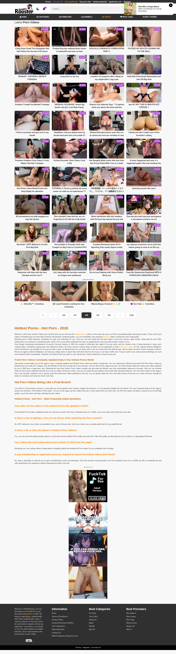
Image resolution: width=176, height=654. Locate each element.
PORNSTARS (66, 17)
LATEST (107, 17)
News (54, 613)
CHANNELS (87, 17)
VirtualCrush (58, 2)
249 (97, 315)
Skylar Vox (130, 626)
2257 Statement (58, 626)
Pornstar (92, 613)
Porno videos (85, 363)
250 (109, 315)
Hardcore (93, 620)
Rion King (130, 620)
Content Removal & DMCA (62, 623)
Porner (48, 2)
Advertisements (58, 629)
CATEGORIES (43, 17)
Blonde (92, 626)
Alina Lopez (131, 616)
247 (75, 315)
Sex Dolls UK (96, 647)
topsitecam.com (115, 2)
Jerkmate (127, 2)
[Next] (120, 315)
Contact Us (56, 633)
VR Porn (78, 647)
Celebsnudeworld (100, 2)
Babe (91, 623)
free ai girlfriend (71, 2)
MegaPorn (86, 647)
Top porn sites (85, 2)
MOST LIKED (127, 17)
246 (63, 315)
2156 (131, 315)
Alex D (129, 629)
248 (86, 315)
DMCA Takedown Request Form (65, 636)
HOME (24, 17)
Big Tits (92, 629)
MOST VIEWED (151, 17)
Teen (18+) (93, 616)
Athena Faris (131, 623)
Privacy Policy (57, 620)
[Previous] (52, 315)
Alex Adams (131, 613)
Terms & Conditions (60, 616)
